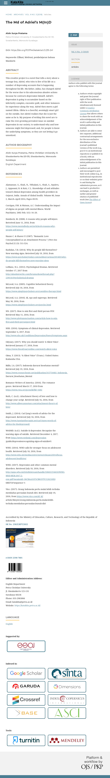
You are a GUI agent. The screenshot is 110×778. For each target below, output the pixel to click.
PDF (74, 35)
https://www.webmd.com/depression (28, 437)
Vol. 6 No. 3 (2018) (33, 14)
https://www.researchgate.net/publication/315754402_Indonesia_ (37, 372)
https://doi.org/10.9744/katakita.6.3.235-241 (32, 50)
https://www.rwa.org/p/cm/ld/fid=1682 (24, 389)
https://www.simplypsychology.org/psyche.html (28, 304)
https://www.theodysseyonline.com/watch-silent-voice (31, 349)
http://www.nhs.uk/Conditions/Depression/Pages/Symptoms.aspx (36, 335)
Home (9, 14)
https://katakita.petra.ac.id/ (28, 605)
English (9, 624)
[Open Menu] (6, 3)
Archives (18, 14)
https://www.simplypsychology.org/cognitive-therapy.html (33, 291)
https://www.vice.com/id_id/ (30, 496)
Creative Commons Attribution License (89, 111)
